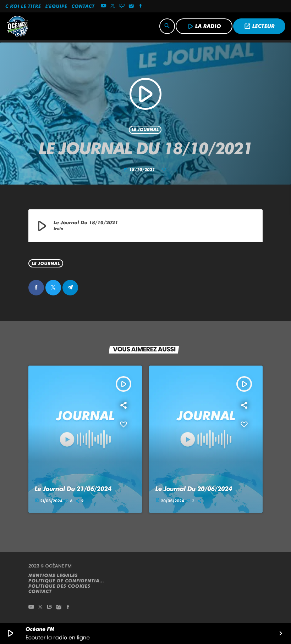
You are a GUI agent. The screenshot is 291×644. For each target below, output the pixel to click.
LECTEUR (259, 26)
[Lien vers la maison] (17, 26)
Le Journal (145, 129)
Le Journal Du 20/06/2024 (193, 489)
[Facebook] (140, 6)
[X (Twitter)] (113, 6)
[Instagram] (131, 6)
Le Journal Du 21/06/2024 (73, 489)
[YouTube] (103, 6)
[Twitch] (122, 6)
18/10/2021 (140, 170)
